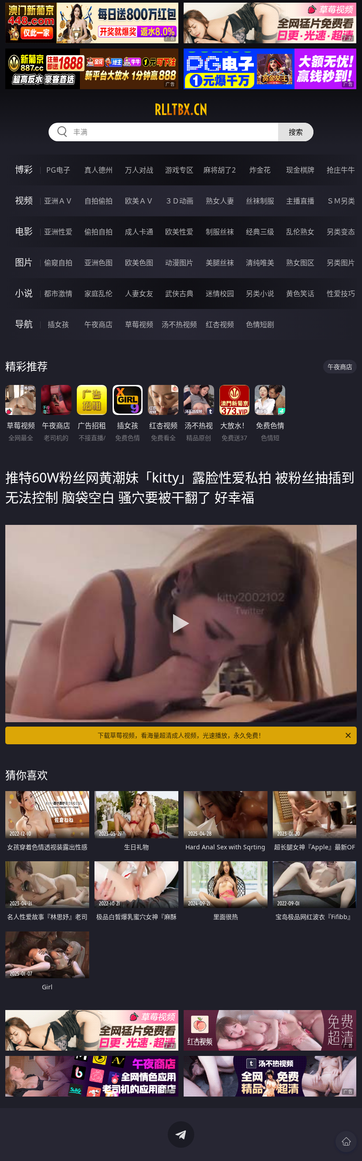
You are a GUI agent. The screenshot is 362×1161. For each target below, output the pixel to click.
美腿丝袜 (220, 263)
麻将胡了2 (220, 170)
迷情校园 (220, 293)
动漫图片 (179, 263)
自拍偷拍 (98, 201)
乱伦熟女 (300, 232)
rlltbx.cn (181, 109)
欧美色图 (139, 263)
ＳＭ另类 (341, 201)
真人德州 (98, 170)
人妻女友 (139, 293)
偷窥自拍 (58, 263)
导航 (24, 324)
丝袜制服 (260, 201)
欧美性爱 (179, 232)
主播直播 (300, 201)
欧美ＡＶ (139, 201)
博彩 (24, 170)
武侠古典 (179, 293)
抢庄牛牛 (341, 170)
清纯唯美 (260, 263)
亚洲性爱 (58, 232)
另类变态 (341, 232)
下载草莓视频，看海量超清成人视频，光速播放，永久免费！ (181, 735)
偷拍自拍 (98, 232)
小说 (24, 293)
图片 (24, 262)
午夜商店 (98, 324)
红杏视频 (220, 324)
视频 (24, 201)
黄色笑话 (300, 293)
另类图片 (341, 263)
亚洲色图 (98, 263)
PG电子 (58, 170)
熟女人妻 (220, 201)
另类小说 (260, 293)
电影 (24, 231)
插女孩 (58, 324)
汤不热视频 (179, 324)
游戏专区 (179, 170)
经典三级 (260, 232)
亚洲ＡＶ (58, 201)
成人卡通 (139, 232)
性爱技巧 (341, 293)
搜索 (296, 132)
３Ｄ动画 (179, 201)
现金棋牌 (300, 170)
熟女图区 (300, 263)
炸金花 (260, 170)
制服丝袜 (220, 232)
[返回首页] (346, 1141)
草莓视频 (139, 324)
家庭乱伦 (98, 293)
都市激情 (58, 293)
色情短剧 (260, 324)
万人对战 (139, 170)
